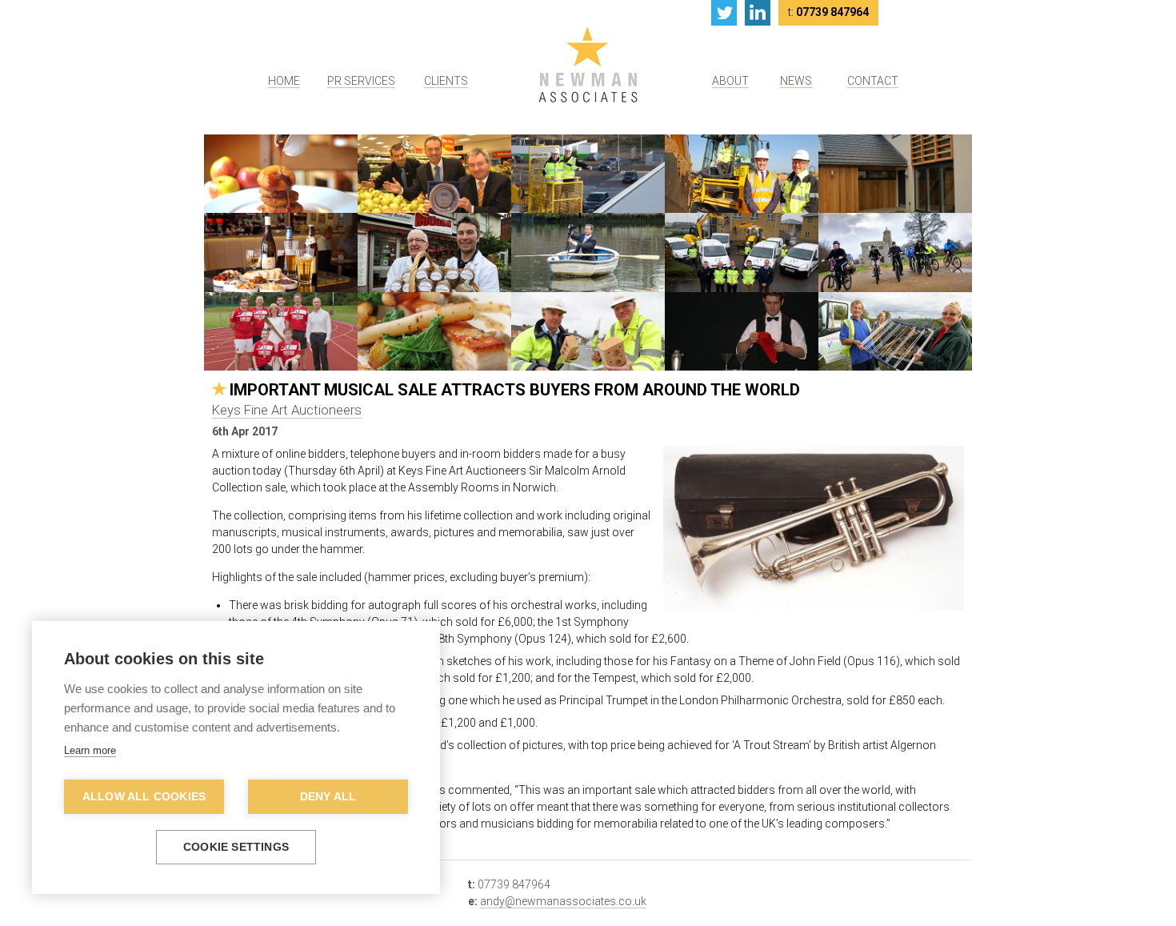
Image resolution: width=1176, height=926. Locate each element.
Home (284, 80)
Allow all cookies (144, 797)
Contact (872, 80)
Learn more (90, 750)
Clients (446, 80)
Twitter (724, 13)
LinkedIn (757, 13)
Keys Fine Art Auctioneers (287, 410)
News (796, 80)
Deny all (328, 797)
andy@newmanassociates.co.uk (563, 901)
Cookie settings (236, 847)
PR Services (361, 80)
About (730, 80)
